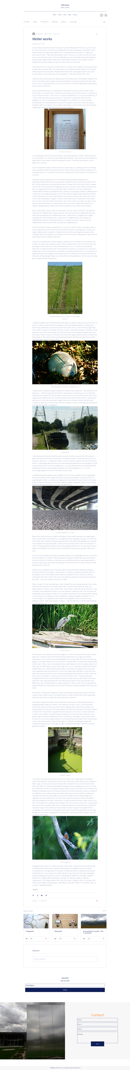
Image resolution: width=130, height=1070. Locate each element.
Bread (35, 22)
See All (105, 910)
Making (63, 22)
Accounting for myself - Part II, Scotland (93, 932)
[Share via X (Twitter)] (37, 895)
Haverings (73, 22)
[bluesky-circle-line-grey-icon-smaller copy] (106, 15)
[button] (104, 21)
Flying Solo (58, 931)
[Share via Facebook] (33, 895)
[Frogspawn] (36, 921)
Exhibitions (44, 22)
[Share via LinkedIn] (42, 895)
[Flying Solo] (65, 921)
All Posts (26, 22)
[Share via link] (46, 895)
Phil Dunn (65, 5)
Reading (55, 22)
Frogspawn (30, 931)
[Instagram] (101, 15)
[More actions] (97, 34)
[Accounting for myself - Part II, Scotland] (93, 921)
